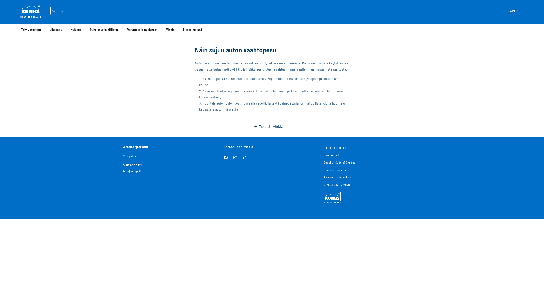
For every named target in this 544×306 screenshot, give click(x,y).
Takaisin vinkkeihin (274, 126)
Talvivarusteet (31, 29)
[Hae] (54, 11)
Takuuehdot (331, 155)
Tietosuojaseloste (335, 147)
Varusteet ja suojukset (142, 29)
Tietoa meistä (192, 29)
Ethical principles (335, 170)
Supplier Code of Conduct (340, 162)
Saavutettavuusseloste (338, 177)
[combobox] (91, 11)
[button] (31, 29)
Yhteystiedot (131, 156)
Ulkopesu (56, 29)
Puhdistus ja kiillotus (104, 29)
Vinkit (170, 29)
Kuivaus (76, 29)
